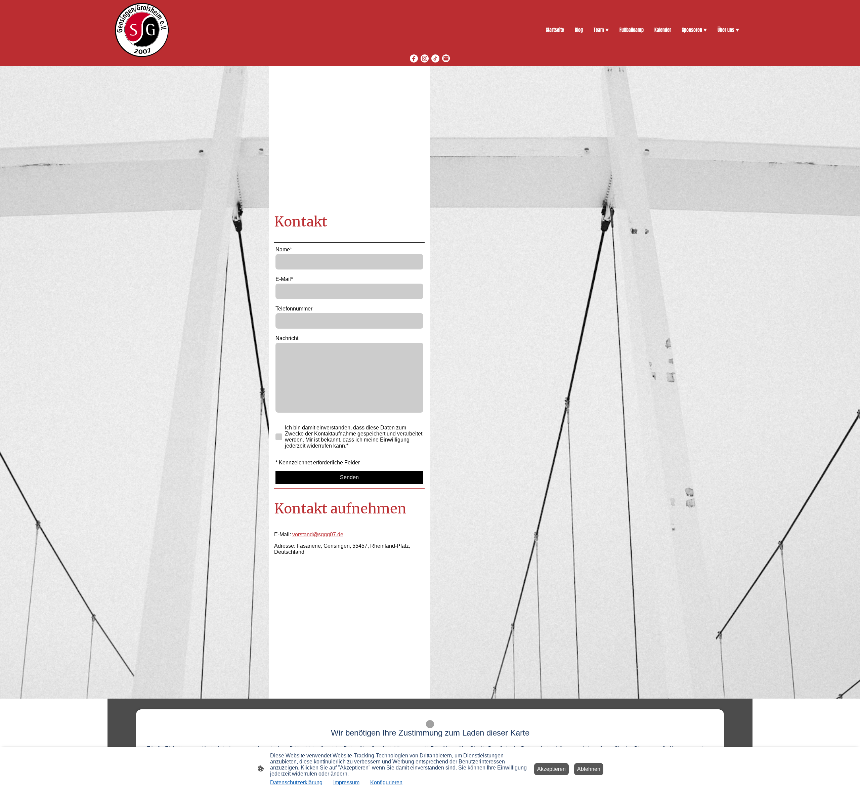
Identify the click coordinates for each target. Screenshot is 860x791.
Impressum (346, 782)
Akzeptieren (551, 769)
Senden (349, 477)
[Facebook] (414, 58)
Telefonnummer (293, 308)
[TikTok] (435, 58)
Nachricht (286, 338)
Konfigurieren (386, 782)
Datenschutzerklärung (296, 782)
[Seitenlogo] (141, 30)
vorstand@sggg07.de (317, 534)
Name (283, 249)
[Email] (446, 58)
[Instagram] (425, 58)
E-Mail (284, 279)
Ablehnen (588, 769)
